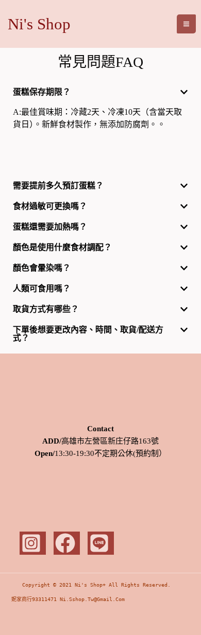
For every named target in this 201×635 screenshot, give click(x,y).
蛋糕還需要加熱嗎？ (50, 226)
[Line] (101, 543)
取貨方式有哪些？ (46, 309)
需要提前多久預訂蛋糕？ (58, 185)
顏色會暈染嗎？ (42, 267)
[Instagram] (33, 543)
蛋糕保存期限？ (42, 91)
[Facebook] (67, 543)
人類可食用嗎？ (42, 288)
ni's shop (39, 24)
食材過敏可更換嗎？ (50, 206)
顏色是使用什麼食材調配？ (62, 247)
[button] (100, 92)
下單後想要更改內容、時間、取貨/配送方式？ (88, 333)
